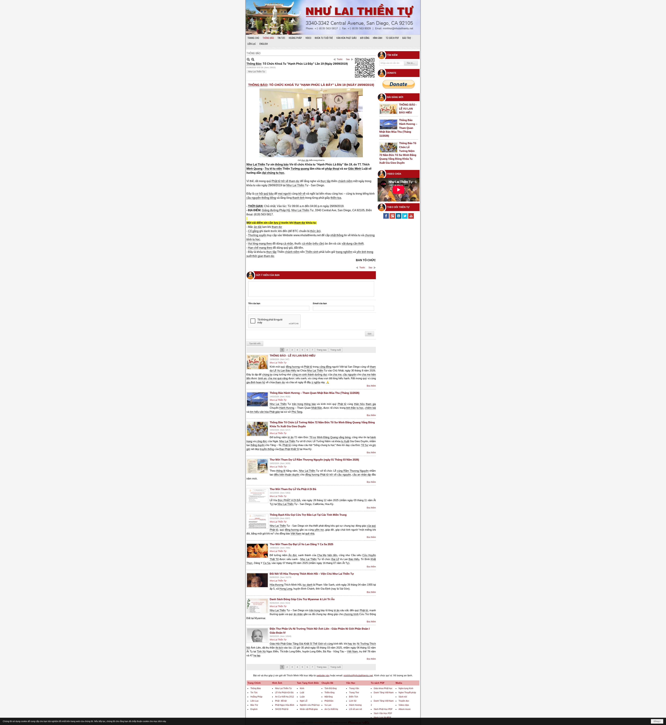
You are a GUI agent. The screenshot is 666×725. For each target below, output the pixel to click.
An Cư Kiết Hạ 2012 (284, 697)
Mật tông (329, 697)
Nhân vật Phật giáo (309, 709)
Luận (302, 697)
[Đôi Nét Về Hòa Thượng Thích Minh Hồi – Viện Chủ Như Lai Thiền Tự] (257, 580)
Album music (405, 709)
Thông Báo (255, 688)
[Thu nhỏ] (248, 59)
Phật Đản (329, 701)
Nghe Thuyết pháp (407, 692)
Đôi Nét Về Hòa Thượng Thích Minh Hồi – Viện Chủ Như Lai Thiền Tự (312, 573)
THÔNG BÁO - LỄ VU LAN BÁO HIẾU (292, 355)
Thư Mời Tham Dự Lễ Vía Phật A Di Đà (293, 489)
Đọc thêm (371, 386)
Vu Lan (328, 705)
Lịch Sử (352, 701)
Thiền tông (330, 692)
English (254, 709)
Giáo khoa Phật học (383, 688)
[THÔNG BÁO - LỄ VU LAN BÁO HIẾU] (257, 362)
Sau (348, 59)
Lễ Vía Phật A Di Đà (284, 692)
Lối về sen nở (355, 709)
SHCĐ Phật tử (281, 709)
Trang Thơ (354, 692)
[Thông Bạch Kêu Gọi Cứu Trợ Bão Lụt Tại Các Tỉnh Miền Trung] (257, 521)
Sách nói (403, 697)
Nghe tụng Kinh (406, 688)
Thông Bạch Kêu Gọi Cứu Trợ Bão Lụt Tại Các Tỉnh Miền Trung (308, 514)
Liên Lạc (254, 701)
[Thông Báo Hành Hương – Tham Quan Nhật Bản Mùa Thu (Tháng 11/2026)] (257, 399)
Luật (302, 692)
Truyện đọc (404, 701)
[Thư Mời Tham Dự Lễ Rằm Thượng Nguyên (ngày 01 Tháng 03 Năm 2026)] (257, 466)
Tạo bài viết (255, 343)
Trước (340, 59)
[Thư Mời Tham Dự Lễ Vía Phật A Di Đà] (257, 496)
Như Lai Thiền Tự (256, 71)
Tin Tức (254, 692)
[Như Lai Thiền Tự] (333, 17)
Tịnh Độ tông (331, 688)
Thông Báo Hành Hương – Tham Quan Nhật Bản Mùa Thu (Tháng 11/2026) (314, 392)
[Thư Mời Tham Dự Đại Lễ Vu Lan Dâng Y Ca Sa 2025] (257, 551)
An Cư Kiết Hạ (331, 709)
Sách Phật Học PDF (383, 709)
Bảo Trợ (254, 705)
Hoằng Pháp (256, 697)
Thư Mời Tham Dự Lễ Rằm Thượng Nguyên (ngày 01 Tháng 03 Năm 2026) (314, 459)
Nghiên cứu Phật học (310, 705)
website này (323, 675)
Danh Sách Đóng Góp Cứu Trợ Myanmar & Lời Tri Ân (302, 599)
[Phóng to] (253, 59)
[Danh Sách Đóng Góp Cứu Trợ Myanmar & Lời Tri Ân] (257, 606)
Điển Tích (353, 697)
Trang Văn (354, 688)
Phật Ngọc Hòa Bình (284, 705)
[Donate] (398, 84)
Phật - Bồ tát (281, 701)
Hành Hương (355, 705)
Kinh (302, 688)
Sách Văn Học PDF (383, 713)
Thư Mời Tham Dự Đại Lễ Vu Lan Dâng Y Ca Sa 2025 (301, 544)
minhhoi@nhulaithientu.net (358, 675)
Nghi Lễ (303, 701)
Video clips (404, 705)
